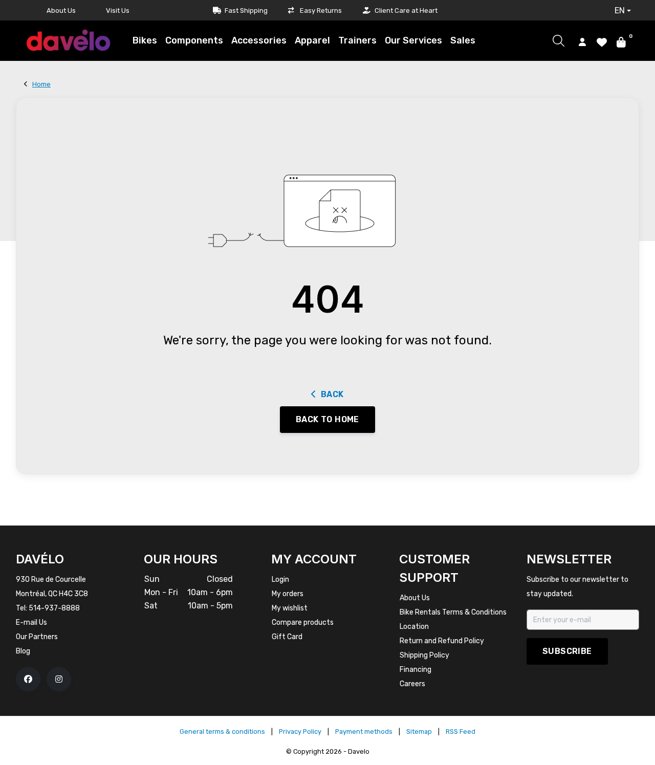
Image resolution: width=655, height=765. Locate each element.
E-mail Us (31, 622)
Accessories (259, 40)
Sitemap (419, 731)
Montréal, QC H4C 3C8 (52, 593)
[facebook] (28, 679)
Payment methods (363, 731)
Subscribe (567, 651)
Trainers (357, 40)
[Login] (582, 41)
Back (332, 394)
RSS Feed (460, 731)
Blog (23, 651)
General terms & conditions (222, 731)
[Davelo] (68, 40)
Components (194, 40)
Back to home (327, 419)
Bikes (145, 40)
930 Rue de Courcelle (51, 579)
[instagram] (59, 679)
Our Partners (37, 636)
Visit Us (117, 10)
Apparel (312, 40)
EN (620, 10)
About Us (61, 10)
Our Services (413, 40)
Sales (462, 40)
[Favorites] (602, 41)
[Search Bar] (559, 41)
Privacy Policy (300, 731)
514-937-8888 (54, 608)
